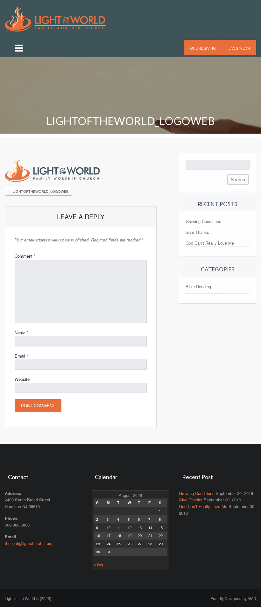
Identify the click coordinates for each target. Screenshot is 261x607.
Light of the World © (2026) (28, 598)
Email (21, 356)
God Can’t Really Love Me (210, 243)
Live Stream (239, 48)
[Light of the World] (55, 18)
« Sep (99, 565)
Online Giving (203, 48)
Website (22, 379)
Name (21, 333)
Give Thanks (197, 232)
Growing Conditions (203, 221)
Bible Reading (198, 286)
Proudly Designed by (233, 598)
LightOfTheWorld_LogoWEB (38, 191)
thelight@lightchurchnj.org (29, 543)
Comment (25, 256)
